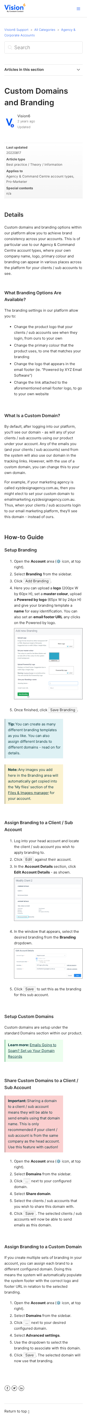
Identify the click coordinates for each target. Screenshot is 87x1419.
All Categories (44, 30)
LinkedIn (21, 1388)
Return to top (15, 1411)
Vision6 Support (16, 30)
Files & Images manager (28, 792)
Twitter (14, 1388)
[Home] (14, 11)
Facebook (7, 1388)
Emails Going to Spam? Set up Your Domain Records (32, 1051)
